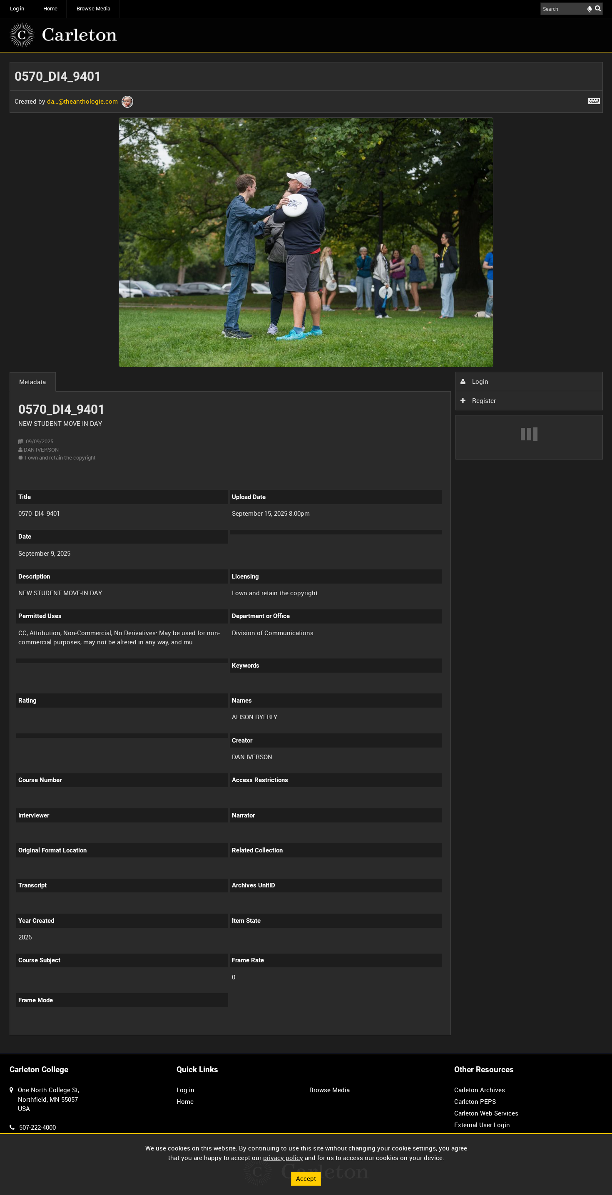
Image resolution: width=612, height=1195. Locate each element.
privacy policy (283, 1157)
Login (479, 381)
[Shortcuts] (594, 99)
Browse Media (93, 8)
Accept (306, 1178)
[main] (306, 553)
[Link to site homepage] (63, 34)
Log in (17, 8)
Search (598, 8)
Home (50, 8)
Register (483, 400)
